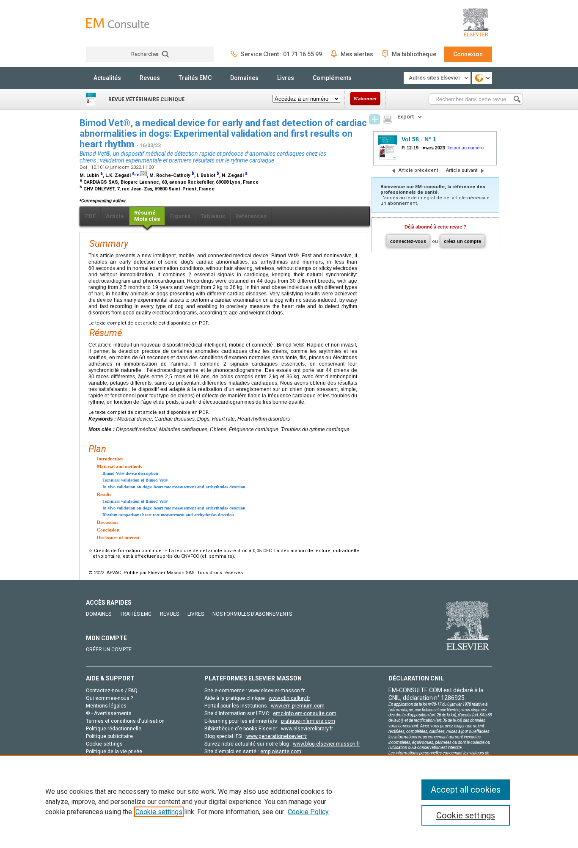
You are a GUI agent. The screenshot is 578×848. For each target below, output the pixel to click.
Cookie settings (158, 812)
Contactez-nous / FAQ (112, 691)
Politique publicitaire (109, 736)
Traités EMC (195, 77)
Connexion (468, 54)
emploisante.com (280, 751)
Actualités (107, 77)
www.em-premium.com (298, 706)
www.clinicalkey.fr (289, 698)
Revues (150, 77)
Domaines (244, 77)
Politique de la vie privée (114, 751)
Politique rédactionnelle (113, 729)
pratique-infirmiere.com (308, 721)
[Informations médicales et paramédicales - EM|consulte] (117, 23)
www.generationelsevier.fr (276, 736)
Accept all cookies (466, 790)
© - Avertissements (109, 713)
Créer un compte (109, 650)
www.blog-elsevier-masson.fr (326, 744)
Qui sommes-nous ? (109, 698)
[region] (289, 801)
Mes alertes (357, 54)
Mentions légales (106, 706)
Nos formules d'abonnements (252, 614)
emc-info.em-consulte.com (304, 713)
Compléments (332, 77)
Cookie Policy (308, 812)
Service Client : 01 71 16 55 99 (281, 54)
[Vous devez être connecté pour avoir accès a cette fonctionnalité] (374, 119)
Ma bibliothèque (414, 54)
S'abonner (365, 98)
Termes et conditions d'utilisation (125, 721)
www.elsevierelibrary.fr (307, 729)
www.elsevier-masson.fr (276, 691)
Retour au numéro (465, 147)
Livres (285, 77)
